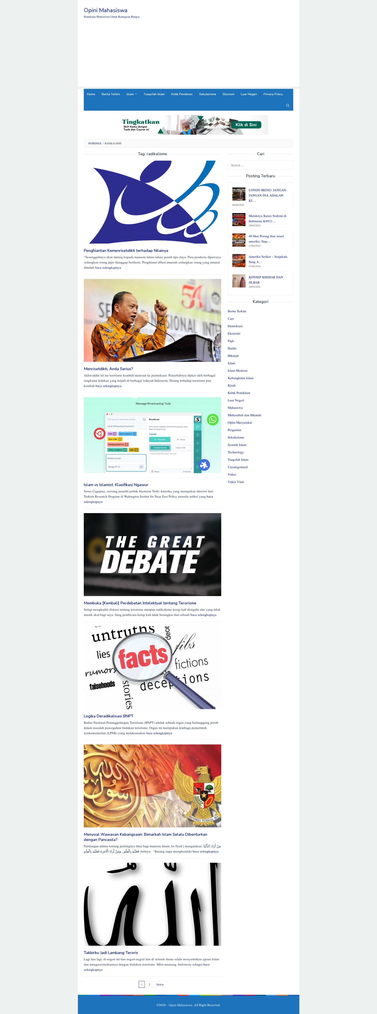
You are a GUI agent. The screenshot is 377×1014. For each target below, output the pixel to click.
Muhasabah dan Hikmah (244, 415)
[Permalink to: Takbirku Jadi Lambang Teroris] (152, 904)
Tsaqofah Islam (238, 459)
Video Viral (236, 482)
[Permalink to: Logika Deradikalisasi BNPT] (152, 667)
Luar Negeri (236, 400)
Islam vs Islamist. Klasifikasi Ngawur (116, 484)
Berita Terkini (237, 311)
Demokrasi (235, 326)
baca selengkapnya (108, 267)
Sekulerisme (236, 437)
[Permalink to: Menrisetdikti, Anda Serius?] (152, 320)
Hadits (232, 348)
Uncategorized (238, 467)
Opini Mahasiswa (105, 10)
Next (158, 984)
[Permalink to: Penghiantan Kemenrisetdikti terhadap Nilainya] (152, 201)
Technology (236, 452)
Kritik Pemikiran (239, 393)
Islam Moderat (237, 370)
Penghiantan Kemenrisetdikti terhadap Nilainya (126, 250)
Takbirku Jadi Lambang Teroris (111, 952)
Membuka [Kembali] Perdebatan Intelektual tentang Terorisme (140, 603)
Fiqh (231, 341)
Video (232, 474)
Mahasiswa (235, 408)
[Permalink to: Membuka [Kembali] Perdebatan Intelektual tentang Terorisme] (152, 554)
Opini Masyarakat (240, 422)
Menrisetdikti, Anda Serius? (108, 368)
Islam (231, 363)
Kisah (232, 385)
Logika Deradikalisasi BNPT (108, 716)
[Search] (287, 105)
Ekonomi (234, 333)
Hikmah (233, 356)
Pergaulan (234, 430)
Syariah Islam (237, 445)
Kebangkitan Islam (241, 378)
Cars (231, 318)
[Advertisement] (188, 56)
